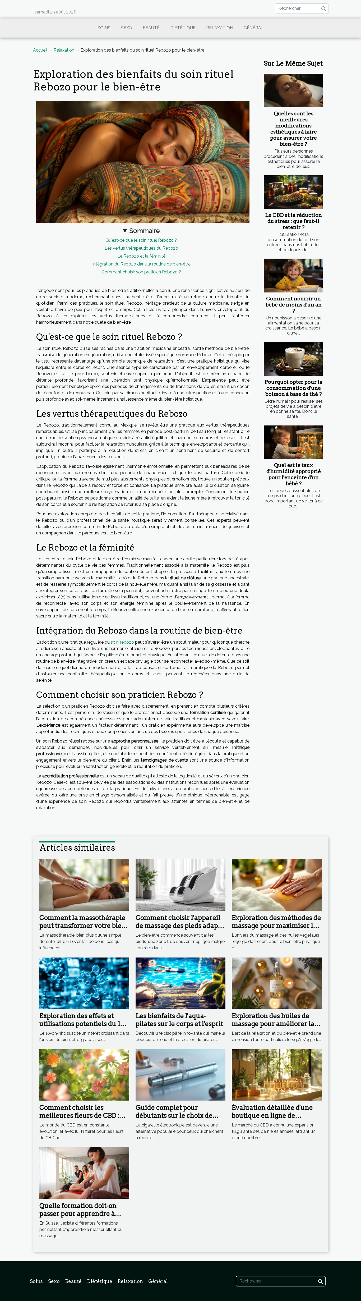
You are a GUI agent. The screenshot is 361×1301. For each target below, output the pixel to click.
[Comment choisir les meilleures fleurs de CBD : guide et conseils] (84, 1074)
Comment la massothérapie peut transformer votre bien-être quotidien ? (83, 926)
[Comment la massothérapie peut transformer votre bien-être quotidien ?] (84, 884)
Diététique (183, 27)
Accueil (40, 50)
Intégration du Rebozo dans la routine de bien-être (141, 264)
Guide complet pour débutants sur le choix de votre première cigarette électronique (174, 1119)
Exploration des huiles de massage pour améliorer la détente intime (273, 1024)
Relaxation (219, 27)
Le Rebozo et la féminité (141, 256)
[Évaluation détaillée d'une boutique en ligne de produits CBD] (277, 1074)
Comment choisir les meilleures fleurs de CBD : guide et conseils (79, 1116)
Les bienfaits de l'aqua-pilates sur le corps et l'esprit (179, 1020)
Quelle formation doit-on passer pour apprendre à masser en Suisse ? (78, 1214)
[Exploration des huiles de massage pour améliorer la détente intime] (277, 982)
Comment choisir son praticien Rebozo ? (141, 271)
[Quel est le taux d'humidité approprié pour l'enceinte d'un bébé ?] (293, 442)
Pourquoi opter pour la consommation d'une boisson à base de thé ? (293, 388)
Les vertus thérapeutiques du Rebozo (141, 248)
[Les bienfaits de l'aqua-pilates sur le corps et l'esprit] (180, 982)
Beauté (151, 27)
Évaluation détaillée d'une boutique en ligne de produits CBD (272, 1116)
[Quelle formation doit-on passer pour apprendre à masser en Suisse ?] (84, 1172)
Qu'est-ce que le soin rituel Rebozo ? (141, 240)
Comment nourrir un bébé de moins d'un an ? (294, 305)
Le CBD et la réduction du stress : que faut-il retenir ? (293, 221)
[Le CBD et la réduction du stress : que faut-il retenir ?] (293, 192)
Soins (104, 27)
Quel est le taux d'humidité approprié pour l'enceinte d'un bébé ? (293, 474)
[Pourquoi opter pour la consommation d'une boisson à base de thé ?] (293, 358)
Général (254, 27)
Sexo (126, 27)
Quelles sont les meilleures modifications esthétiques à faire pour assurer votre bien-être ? (293, 129)
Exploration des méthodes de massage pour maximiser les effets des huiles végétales (276, 926)
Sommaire (144, 231)
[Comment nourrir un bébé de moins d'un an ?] (293, 275)
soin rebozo (122, 642)
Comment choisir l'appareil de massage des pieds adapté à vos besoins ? (180, 926)
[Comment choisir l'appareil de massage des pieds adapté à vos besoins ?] (180, 884)
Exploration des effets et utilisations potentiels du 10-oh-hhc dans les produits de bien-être (83, 1028)
